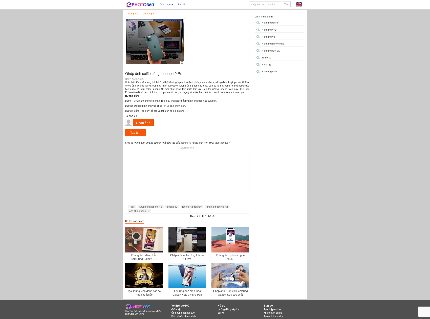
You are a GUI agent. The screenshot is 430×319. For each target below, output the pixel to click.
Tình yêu (266, 57)
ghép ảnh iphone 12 (217, 206)
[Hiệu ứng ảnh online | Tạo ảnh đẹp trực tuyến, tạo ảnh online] (140, 4)
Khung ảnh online (273, 312)
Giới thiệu (176, 309)
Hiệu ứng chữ (268, 29)
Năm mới (266, 64)
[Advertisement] (219, 43)
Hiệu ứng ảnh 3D (270, 50)
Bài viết (182, 4)
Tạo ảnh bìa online (274, 316)
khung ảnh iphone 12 (150, 206)
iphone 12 (172, 206)
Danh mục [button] (165, 4)
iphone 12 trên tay (192, 206)
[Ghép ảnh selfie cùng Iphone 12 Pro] (155, 41)
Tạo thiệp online (272, 309)
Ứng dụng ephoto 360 (183, 312)
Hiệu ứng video (269, 71)
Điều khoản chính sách (183, 316)
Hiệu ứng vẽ (268, 36)
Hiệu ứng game (269, 22)
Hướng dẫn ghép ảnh (229, 309)
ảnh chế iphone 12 (139, 210)
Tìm (286, 4)
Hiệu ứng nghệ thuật (272, 43)
